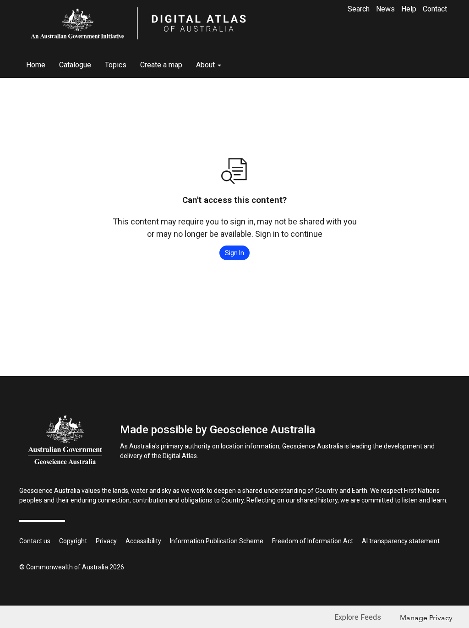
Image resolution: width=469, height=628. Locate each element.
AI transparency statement (401, 541)
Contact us (34, 541)
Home (35, 64)
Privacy (106, 541)
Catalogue (75, 64)
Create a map (161, 64)
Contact (435, 9)
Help (408, 9)
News (385, 9)
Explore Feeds (357, 617)
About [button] (206, 64)
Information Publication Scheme (216, 541)
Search (359, 9)
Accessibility (143, 541)
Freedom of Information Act (312, 541)
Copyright (73, 541)
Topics (115, 64)
